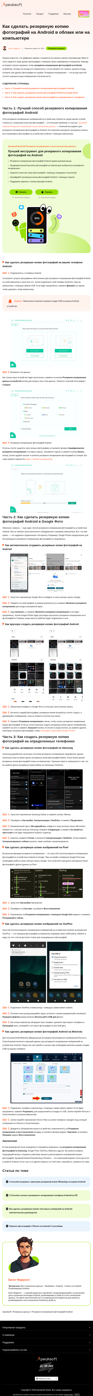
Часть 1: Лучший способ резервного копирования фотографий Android (39, 88)
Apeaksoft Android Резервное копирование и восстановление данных (42, 146)
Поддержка (53, 14)
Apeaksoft (6, 1312)
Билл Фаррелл (14, 48)
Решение (27, 14)
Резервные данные (56, 48)
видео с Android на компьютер (38, 459)
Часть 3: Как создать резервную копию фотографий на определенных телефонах (45, 97)
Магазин (67, 14)
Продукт (40, 14)
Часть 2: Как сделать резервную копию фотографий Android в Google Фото (41, 93)
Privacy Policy (68, 1395)
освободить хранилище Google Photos (57, 731)
